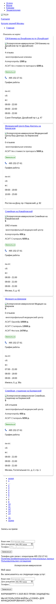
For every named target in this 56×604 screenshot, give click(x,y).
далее (11, 520)
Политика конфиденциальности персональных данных (27, 559)
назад (11, 478)
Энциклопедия (13, 10)
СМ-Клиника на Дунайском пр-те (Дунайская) (27, 38)
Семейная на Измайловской (19, 211)
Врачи (9, 5)
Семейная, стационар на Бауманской (23, 391)
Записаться (10, 72)
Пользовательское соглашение (16, 561)
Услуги (9, 3)
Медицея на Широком (15, 299)
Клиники (10, 8)
